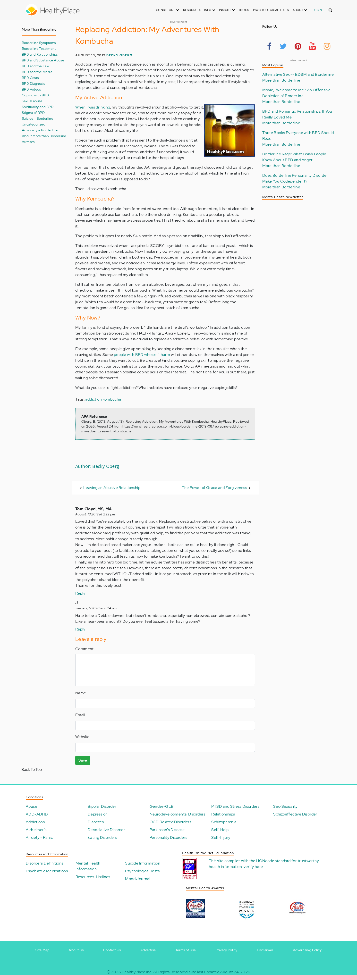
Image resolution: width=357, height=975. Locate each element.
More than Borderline (281, 80)
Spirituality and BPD (37, 106)
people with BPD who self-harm (142, 354)
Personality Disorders (168, 837)
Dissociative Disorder (106, 829)
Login (317, 10)
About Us (76, 950)
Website (82, 736)
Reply (80, 593)
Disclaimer (265, 950)
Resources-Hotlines (93, 876)
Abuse (31, 806)
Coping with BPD (35, 95)
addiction (93, 399)
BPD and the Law (35, 66)
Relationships (223, 814)
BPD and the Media (37, 71)
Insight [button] (225, 10)
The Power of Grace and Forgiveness (214, 487)
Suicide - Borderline (37, 118)
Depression (98, 814)
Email (80, 714)
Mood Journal (137, 878)
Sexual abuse (32, 101)
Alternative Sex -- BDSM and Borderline (298, 74)
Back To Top (31, 769)
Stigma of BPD (33, 112)
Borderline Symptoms (39, 42)
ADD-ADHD (37, 814)
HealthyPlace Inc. (137, 972)
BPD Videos (31, 89)
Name (80, 693)
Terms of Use (185, 950)
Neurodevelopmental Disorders (177, 814)
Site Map (42, 950)
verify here (253, 866)
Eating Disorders (102, 837)
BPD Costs (30, 77)
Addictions (35, 821)
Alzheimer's (36, 829)
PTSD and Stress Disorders (235, 806)
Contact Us (112, 950)
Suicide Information (142, 863)
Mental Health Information (88, 866)
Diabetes (96, 821)
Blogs (244, 10)
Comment (84, 648)
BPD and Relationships (40, 54)
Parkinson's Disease (167, 829)
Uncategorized (33, 124)
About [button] (298, 10)
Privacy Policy (226, 950)
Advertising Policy (307, 950)
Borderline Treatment (39, 48)
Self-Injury (220, 837)
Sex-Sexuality (285, 806)
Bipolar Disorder (102, 806)
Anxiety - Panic (39, 837)
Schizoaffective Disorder (295, 814)
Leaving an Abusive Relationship (111, 487)
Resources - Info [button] (197, 10)
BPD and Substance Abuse (43, 60)
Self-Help (220, 829)
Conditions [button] (166, 10)
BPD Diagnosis (33, 83)
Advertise (148, 950)
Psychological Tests (271, 10)
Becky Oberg (119, 55)
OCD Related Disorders (170, 821)
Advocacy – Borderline (40, 130)
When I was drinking (92, 107)
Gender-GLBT (163, 806)
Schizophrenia (223, 821)
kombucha (111, 399)
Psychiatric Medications (47, 871)
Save (82, 760)
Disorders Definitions (44, 863)
